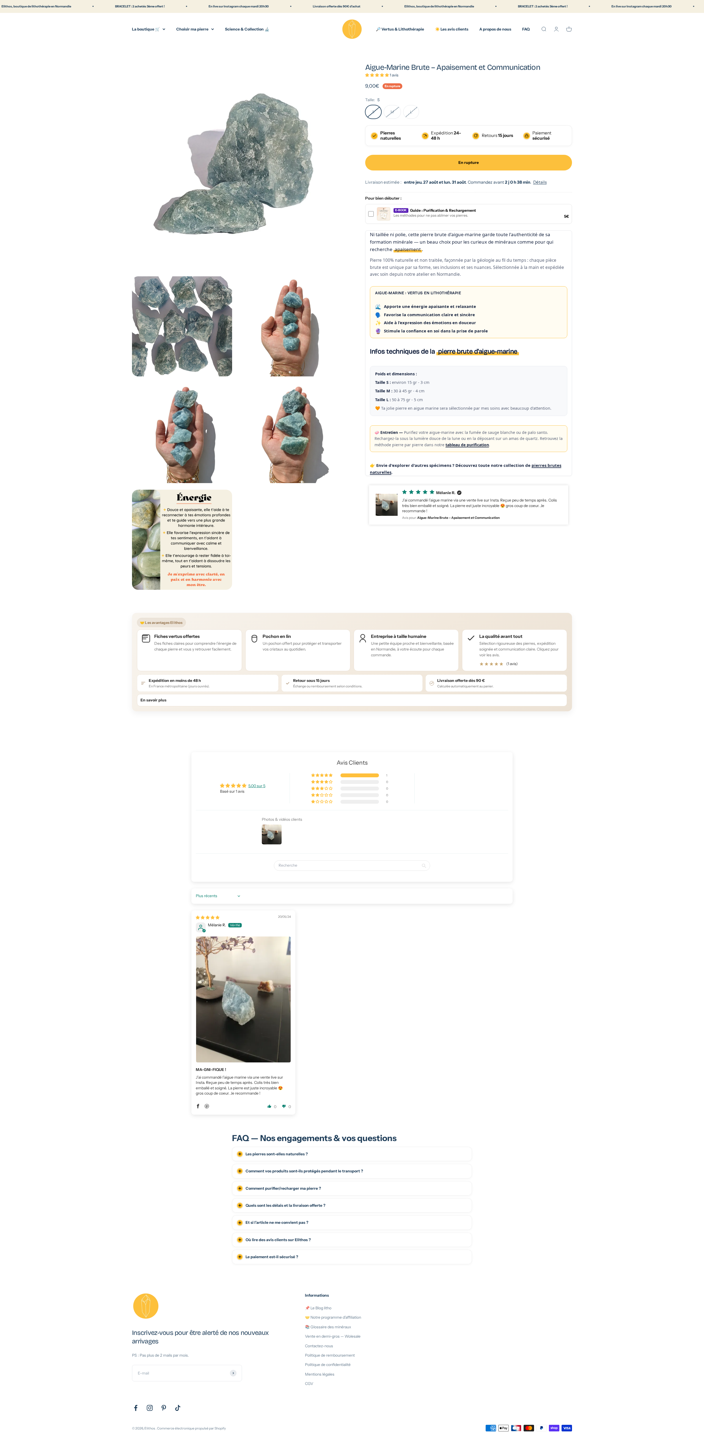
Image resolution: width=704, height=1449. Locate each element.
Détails (540, 182)
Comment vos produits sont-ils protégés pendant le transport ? (304, 1171)
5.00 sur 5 (256, 785)
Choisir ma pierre (192, 28)
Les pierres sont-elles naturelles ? (277, 1154)
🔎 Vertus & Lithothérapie (400, 28)
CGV (309, 1383)
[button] (377, 74)
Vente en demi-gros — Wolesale (333, 1336)
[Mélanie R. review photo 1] (243, 999)
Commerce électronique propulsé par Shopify (191, 1428)
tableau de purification (467, 444)
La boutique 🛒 (146, 28)
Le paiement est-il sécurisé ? (272, 1256)
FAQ (526, 28)
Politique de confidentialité (328, 1364)
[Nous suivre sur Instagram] (149, 1408)
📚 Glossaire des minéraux (328, 1326)
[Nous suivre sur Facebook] (135, 1408)
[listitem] (514, 650)
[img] (207, 917)
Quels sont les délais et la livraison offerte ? (285, 1205)
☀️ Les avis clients (451, 28)
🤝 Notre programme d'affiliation (333, 1317)
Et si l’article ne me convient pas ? (277, 1222)
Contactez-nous (319, 1345)
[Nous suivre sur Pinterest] (163, 1408)
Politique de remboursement (330, 1355)
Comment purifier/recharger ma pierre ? (283, 1188)
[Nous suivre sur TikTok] (178, 1408)
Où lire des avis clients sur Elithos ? (278, 1239)
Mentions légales (319, 1374)
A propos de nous (495, 28)
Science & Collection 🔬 (247, 28)
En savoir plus (153, 700)
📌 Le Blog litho (318, 1307)
